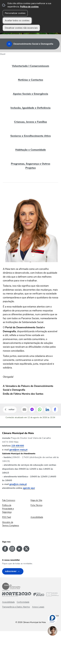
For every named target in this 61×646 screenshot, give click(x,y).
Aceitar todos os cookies (17, 20)
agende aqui (29, 488)
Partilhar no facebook (55, 409)
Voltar (11, 409)
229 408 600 (17, 445)
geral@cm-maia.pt (18, 449)
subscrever (10, 571)
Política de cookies (29, 6)
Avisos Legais (38, 607)
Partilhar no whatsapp (40, 409)
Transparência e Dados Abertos (16, 607)
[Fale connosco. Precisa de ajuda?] (55, 639)
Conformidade (23, 602)
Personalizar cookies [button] (15, 13)
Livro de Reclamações (11, 586)
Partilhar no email (24, 409)
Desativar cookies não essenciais (21, 27)
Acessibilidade (8, 602)
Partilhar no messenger (32, 409)
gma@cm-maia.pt (18, 484)
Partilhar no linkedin (47, 409)
